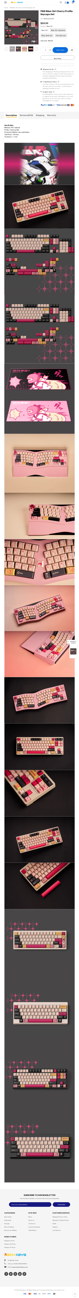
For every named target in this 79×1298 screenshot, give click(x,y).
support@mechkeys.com (20, 1267)
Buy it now (57, 58)
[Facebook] (6, 1274)
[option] (21, 27)
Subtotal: (43, 41)
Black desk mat (47, 36)
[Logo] (17, 2)
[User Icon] (66, 2)
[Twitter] (11, 1274)
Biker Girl (45, 30)
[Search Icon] (61, 2)
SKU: (41, 19)
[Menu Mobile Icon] (5, 2)
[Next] (36, 27)
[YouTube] (20, 1274)
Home (6, 8)
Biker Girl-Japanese (58, 30)
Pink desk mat (61, 36)
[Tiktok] (24, 1274)
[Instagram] (15, 1274)
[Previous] (6, 27)
